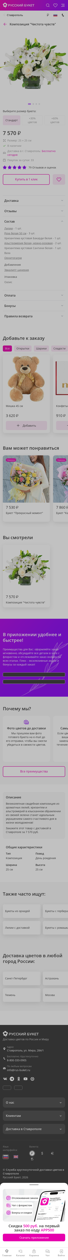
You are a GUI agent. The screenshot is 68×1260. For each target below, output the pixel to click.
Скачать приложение (34, 1237)
